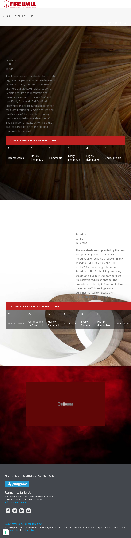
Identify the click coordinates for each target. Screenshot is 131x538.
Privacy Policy (13, 530)
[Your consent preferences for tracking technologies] (6, 532)
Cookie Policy (28, 530)
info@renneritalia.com (15, 502)
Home (102, 23)
